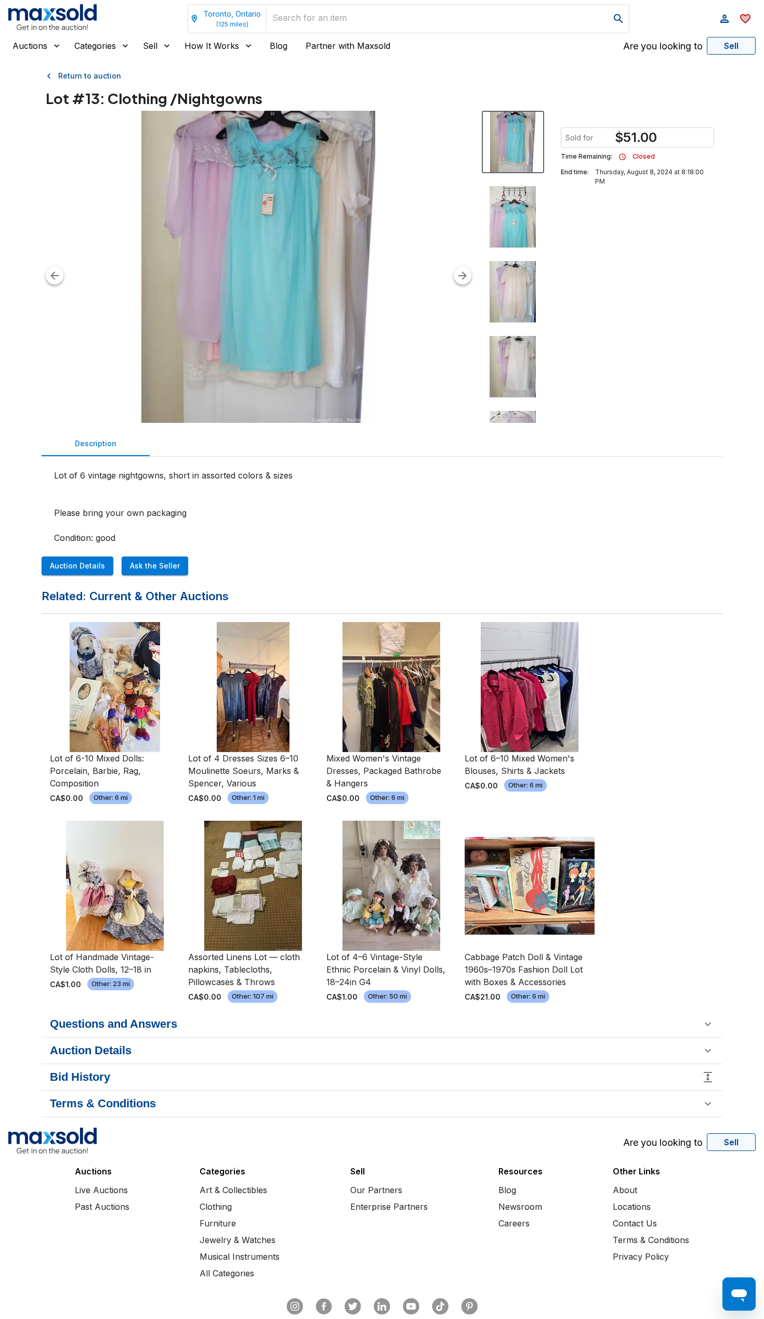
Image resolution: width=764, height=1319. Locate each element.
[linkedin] (382, 1306)
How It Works (212, 46)
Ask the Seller (155, 565)
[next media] (462, 276)
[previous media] (54, 276)
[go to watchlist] (745, 18)
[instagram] (294, 1306)
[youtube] (411, 1306)
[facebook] (323, 1306)
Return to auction (89, 75)
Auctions (29, 46)
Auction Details (77, 565)
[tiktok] (440, 1306)
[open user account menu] (724, 18)
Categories (95, 46)
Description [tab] (95, 443)
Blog (278, 46)
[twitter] (352, 1306)
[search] (618, 18)
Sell (150, 46)
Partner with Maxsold (348, 46)
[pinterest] (469, 1306)
